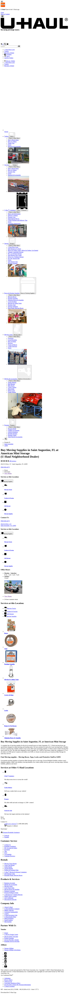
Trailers (12, 136)
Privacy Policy (8, 980)
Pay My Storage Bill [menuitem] (13, 258)
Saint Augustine (8, 444)
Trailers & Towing (9, 498)
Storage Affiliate (9, 948)
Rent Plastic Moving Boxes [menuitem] (15, 308)
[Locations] (7, 44)
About (8, 907)
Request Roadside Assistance (11, 832)
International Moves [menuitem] (13, 219)
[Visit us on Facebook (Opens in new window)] (5, 954)
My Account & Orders (10, 848)
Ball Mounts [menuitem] (11, 384)
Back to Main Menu (14, 138)
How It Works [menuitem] (12, 341)
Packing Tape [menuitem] (12, 305)
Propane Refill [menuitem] (12, 429)
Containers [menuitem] (10, 210)
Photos (8, 473)
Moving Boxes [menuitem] (12, 297)
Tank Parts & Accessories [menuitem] (15, 437)
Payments (7, 849)
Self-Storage (7, 506)
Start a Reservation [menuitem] (13, 140)
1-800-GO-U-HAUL (10, 824)
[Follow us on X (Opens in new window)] (5, 964)
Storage (12, 243)
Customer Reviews (9, 856)
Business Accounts (9, 883)
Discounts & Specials (10, 899)
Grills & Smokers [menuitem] (13, 432)
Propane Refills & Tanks (11, 892)
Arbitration (7, 978)
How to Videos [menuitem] (12, 141)
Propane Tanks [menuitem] (12, 435)
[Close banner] (2, 2)
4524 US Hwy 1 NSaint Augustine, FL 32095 (8, 524)
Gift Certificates (8, 898)
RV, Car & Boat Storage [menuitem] (15, 253)
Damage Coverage (9, 891)
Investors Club (10, 915)
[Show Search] (5, 44)
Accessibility (8, 854)
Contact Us (7, 845)
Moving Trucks (8, 489)
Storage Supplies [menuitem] (12, 263)
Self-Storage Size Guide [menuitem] (15, 255)
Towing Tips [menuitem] (11, 172)
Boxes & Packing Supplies (28, 293)
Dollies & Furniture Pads (11, 870)
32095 (6, 445)
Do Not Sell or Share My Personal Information (17, 984)
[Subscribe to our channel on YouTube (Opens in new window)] (5, 967)
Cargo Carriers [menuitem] (12, 387)
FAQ (5, 853)
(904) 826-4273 (5, 467)
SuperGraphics (8, 920)
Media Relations (9, 918)
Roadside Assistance (10, 846)
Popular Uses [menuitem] (11, 217)
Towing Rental (8, 868)
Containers (22, 210)
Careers (6, 913)
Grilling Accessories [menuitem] (13, 430)
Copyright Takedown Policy (12, 983)
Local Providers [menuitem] (12, 340)
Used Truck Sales (9, 888)
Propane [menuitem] (6, 425)
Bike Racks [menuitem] (11, 385)
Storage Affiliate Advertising (12, 950)
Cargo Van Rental (9, 865)
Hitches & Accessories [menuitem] (14, 146)
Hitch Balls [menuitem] (11, 389)
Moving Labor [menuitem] (8, 334)
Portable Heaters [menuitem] (12, 433)
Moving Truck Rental (10, 863)
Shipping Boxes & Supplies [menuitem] (16, 300)
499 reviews (12, 461)
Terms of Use (8, 981)
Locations (9, 986)
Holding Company (12, 909)
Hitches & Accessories (24, 379)
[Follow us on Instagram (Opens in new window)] (5, 957)
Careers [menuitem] (6, 51)
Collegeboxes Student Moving (13, 894)
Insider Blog (10, 917)
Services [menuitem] (10, 343)
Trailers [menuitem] (6, 136)
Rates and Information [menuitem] (14, 214)
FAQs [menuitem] (9, 145)
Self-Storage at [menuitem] (14, 249)
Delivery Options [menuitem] (13, 215)
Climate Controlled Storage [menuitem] (15, 252)
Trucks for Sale (8, 810)
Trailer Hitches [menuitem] (12, 382)
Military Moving (9, 910)
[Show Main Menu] (2, 16)
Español (6, 837)
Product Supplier (9, 938)
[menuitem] (38, 168)
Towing (6, 165)
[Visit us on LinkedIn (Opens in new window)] (5, 962)
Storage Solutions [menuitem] (13, 306)
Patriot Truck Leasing (10, 896)
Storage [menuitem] (6, 243)
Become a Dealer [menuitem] (9, 53)
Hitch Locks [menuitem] (11, 390)
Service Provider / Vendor (11, 940)
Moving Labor (17, 334)
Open (2, 12)
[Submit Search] (19, 46)
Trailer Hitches (8, 787)
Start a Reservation (13, 168)
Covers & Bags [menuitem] (12, 301)
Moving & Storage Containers (15, 872)
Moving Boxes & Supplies (11, 889)
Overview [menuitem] (11, 338)
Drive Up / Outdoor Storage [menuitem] (16, 257)
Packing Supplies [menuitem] (13, 298)
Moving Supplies (8, 481)
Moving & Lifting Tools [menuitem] (15, 303)
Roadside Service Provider (11, 941)
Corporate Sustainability (11, 912)
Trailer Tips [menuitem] (11, 143)
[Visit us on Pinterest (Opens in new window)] (5, 959)
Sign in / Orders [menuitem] (10, 61)
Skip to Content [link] (5, 14)
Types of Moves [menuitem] (12, 345)
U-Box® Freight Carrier (11, 934)
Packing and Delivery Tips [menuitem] (17, 220)
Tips (5, 851)
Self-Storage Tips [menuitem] (13, 262)
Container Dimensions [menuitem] (14, 223)
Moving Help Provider (11, 936)
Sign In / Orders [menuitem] (8, 58)
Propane (12, 425)
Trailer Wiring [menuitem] (12, 392)
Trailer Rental (8, 867)
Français (6, 835)
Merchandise (8, 921)
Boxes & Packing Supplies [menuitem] (12, 293)
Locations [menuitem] (9, 54)
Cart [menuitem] (8, 56)
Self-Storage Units (9, 874)
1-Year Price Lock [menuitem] (9, 49)
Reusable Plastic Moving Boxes (13, 875)
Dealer (6, 933)
